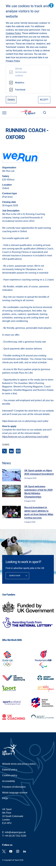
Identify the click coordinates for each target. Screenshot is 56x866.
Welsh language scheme (14, 792)
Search (44, 112)
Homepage (28, 113)
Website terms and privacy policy (19, 764)
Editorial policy (9, 769)
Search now (14, 576)
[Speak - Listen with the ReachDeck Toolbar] (51, 5)
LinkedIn (11, 451)
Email (18, 451)
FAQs (5, 798)
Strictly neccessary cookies (19, 72)
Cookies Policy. (13, 33)
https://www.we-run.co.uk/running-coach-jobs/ (25, 436)
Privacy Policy (13, 61)
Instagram (17, 851)
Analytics (19, 82)
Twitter (4, 851)
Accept (44, 99)
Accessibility (8, 781)
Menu (4, 113)
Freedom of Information (14, 787)
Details (11, 99)
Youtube (10, 851)
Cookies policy (9, 775)
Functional (19, 89)
